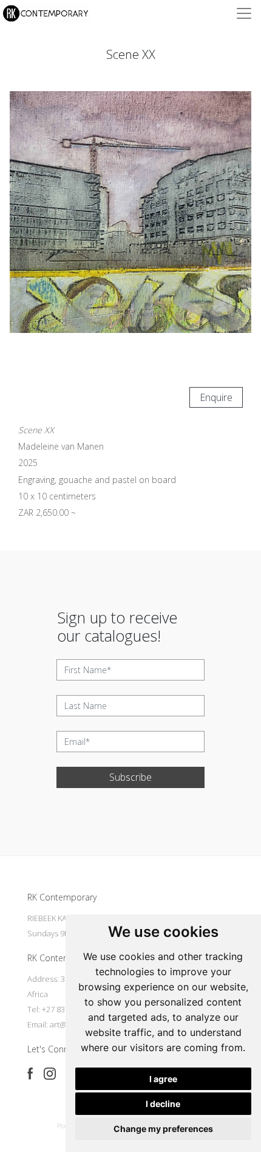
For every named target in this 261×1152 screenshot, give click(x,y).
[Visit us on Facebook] (30, 1074)
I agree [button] (163, 1079)
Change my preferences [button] (163, 1128)
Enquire (216, 397)
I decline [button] (163, 1104)
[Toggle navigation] (244, 13)
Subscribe (130, 777)
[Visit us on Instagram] (50, 1074)
